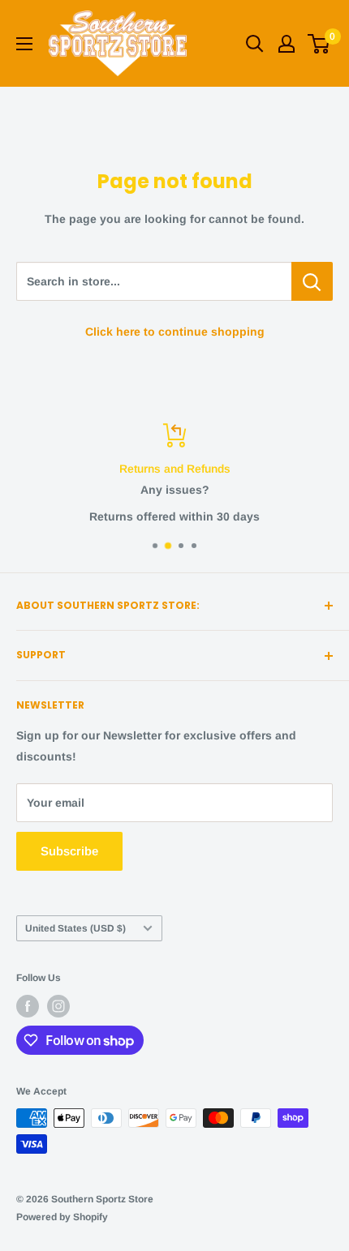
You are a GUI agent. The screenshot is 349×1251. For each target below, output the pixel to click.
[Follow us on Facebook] (27, 1006)
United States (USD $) (75, 928)
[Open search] (255, 44)
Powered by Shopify (62, 1217)
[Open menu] (24, 43)
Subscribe (69, 851)
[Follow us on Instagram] (58, 1006)
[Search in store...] (312, 281)
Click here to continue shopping (175, 331)
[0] (319, 44)
